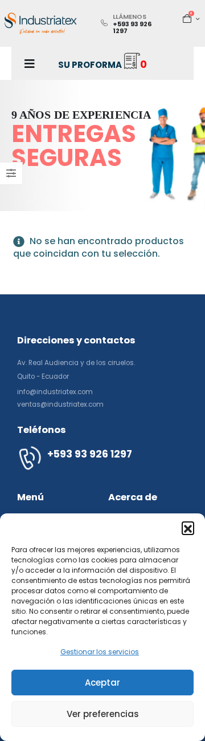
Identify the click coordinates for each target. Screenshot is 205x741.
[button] (188, 527)
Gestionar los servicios (99, 652)
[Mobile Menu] (29, 63)
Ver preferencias (103, 714)
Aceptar (102, 683)
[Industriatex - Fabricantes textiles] (40, 23)
